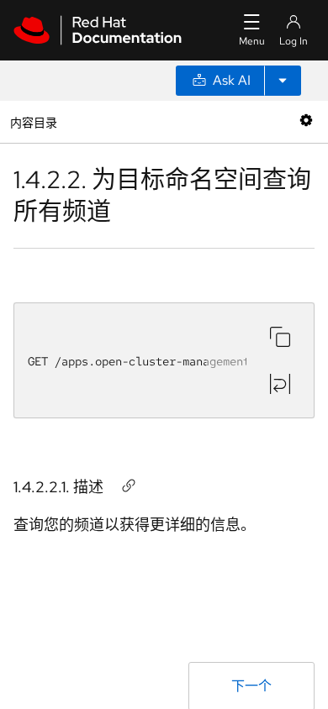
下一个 (251, 686)
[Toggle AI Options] (282, 81)
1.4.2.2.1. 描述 (58, 486)
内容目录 (33, 121)
